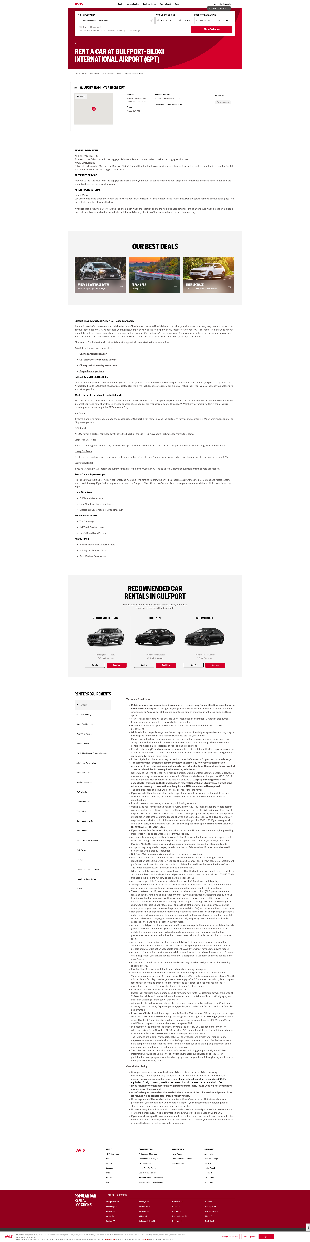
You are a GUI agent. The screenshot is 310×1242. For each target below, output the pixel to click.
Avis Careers (209, 1177)
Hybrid (108, 1173)
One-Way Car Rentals (147, 1173)
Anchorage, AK (112, 1206)
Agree (266, 1236)
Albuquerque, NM (113, 1202)
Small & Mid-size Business (182, 1159)
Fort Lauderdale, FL (179, 1216)
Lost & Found (210, 1168)
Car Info (95, 665)
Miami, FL (209, 1216)
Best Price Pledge (211, 1159)
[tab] (111, 1195)
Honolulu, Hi (177, 1221)
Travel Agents (177, 1154)
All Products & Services (148, 1154)
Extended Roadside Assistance (151, 1177)
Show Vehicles (212, 29)
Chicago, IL (143, 1216)
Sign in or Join (225, 4)
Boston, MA (110, 1221)
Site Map (208, 1163)
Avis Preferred (165, 4)
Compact (109, 1168)
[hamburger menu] (234, 4)
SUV (107, 1159)
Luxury (108, 1182)
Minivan (109, 1163)
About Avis (209, 1154)
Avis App (158, 329)
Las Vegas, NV (210, 1206)
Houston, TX (210, 1202)
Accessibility (209, 1182)
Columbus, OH (177, 1202)
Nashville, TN (210, 1221)
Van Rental (80, 413)
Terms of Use (144, 1239)
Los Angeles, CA (211, 1211)
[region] (155, 1236)
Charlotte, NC (144, 1211)
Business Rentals (149, 4)
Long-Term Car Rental (85, 439)
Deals (177, 4)
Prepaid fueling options (91, 371)
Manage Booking (133, 4)
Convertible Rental (84, 462)
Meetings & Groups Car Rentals (151, 1182)
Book (120, 4)
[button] (94, 109)
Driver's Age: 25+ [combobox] (84, 30)
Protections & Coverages (148, 1159)
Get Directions (220, 95)
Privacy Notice (110, 1239)
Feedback (208, 1173)
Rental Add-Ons (145, 1163)
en (215, 4)
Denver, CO (176, 1211)
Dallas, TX (176, 1206)
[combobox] (116, 20)
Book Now (116, 665)
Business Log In (178, 1163)
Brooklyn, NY (144, 1202)
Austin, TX (110, 1216)
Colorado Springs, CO (147, 1221)
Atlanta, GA (110, 1211)
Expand (80, 96)
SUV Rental (80, 428)
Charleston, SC (145, 1206)
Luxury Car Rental (83, 451)
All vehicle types (112, 1154)
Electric (109, 1177)
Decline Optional (249, 1236)
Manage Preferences (230, 1236)
